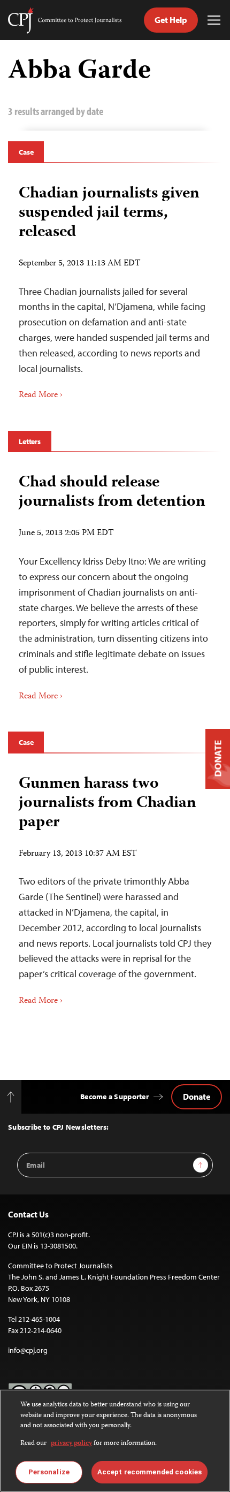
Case (26, 152)
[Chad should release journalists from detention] (115, 583)
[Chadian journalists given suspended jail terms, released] (115, 289)
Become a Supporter (114, 1096)
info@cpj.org (28, 1350)
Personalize (49, 1472)
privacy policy (71, 1443)
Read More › (41, 395)
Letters (30, 441)
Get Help (171, 19)
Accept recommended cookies (149, 1472)
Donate (196, 1096)
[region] (115, 1440)
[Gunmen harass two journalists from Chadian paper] (115, 887)
